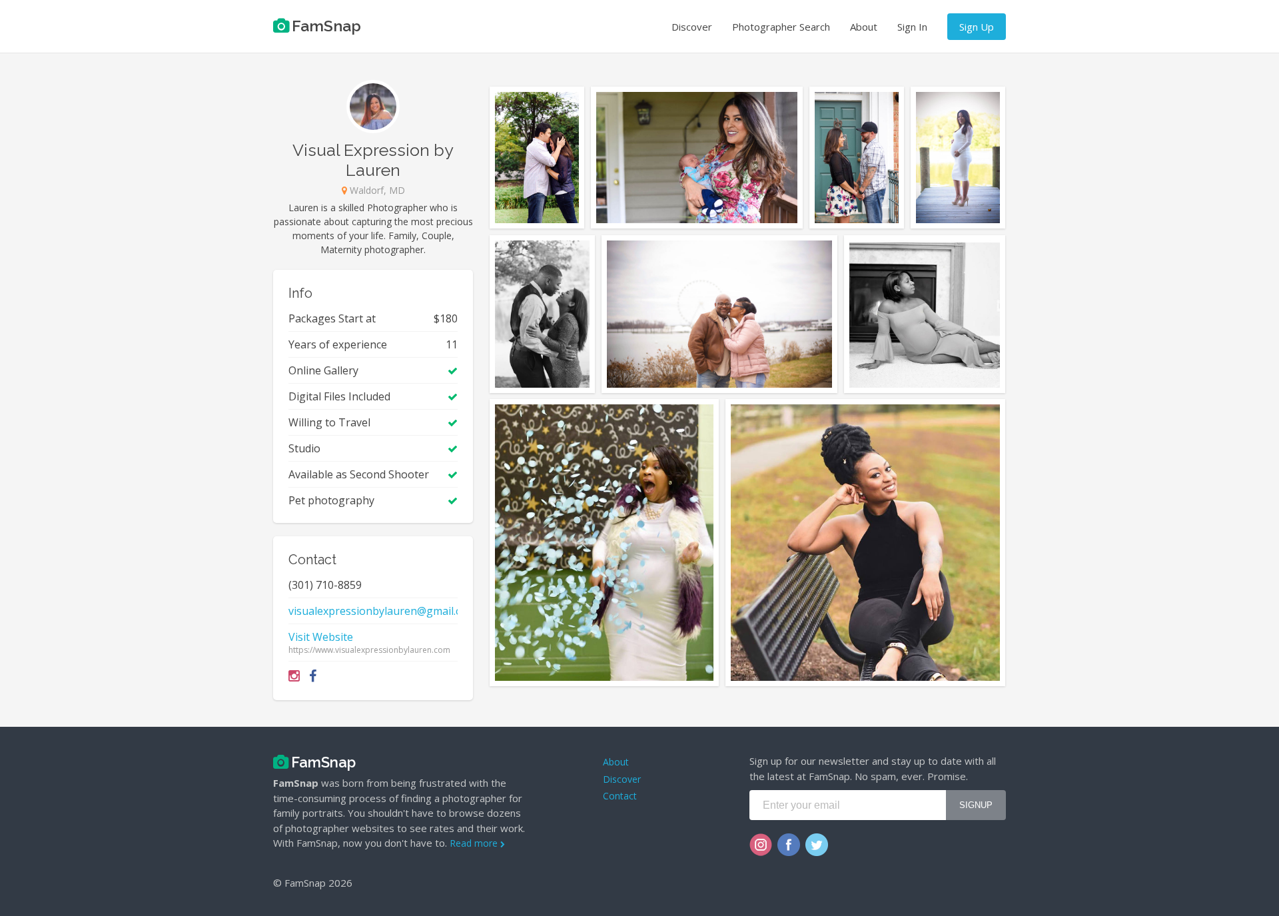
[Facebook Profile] (312, 676)
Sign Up (976, 26)
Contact (620, 795)
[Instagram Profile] (294, 676)
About (863, 26)
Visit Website (320, 637)
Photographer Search (781, 26)
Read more (475, 843)
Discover (691, 26)
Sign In (912, 26)
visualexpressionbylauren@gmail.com (382, 611)
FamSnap (326, 26)
